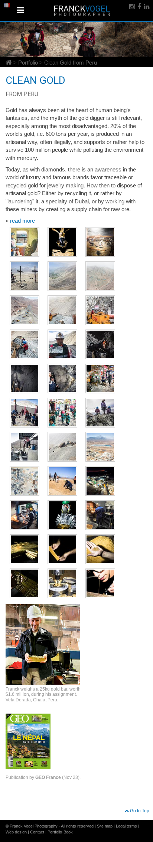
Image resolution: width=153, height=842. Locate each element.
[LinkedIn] (146, 6)
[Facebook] (138, 6)
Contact (37, 832)
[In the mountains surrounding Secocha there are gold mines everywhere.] (100, 276)
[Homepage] (9, 62)
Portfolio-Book (60, 832)
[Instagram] (131, 6)
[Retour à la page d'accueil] (82, 10)
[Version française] (7, 5)
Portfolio (28, 62)
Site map (105, 826)
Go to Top (139, 810)
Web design (16, 832)
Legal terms (126, 826)
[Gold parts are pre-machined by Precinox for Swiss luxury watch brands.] (62, 583)
